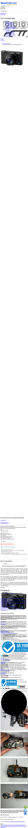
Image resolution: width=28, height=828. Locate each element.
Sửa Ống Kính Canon (10, 31)
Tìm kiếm (3, 7)
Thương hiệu (3, 662)
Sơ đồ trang (3, 663)
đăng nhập (6, 593)
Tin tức (2, 38)
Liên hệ (2, 658)
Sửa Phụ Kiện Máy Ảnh (8, 36)
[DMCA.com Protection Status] (4, 656)
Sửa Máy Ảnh (6, 21)
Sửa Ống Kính (6, 29)
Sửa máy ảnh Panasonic (11, 27)
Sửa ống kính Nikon (10, 30)
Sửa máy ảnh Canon (10, 22)
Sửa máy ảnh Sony (10, 24)
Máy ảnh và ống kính (5, 659)
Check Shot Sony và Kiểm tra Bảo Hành (9, 633)
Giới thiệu (3, 40)
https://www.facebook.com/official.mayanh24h (15, 821)
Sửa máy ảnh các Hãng (10, 28)
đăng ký (12, 593)
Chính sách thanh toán (5, 632)
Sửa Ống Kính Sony (10, 33)
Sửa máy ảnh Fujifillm (10, 26)
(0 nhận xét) (3, 520)
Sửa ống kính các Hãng (10, 35)
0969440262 (3, 621)
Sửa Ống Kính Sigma (10, 34)
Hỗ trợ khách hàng (4, 630)
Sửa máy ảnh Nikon (10, 23)
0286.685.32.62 (5, 523)
